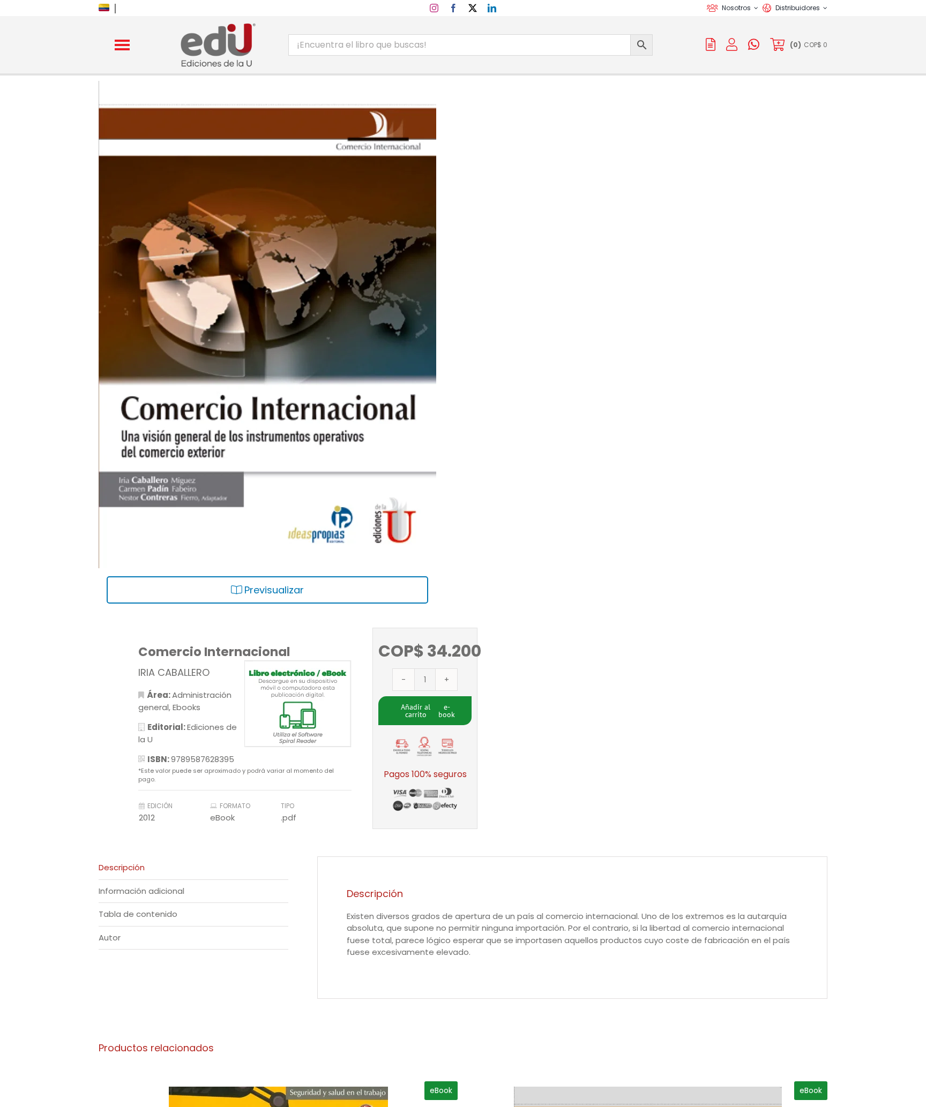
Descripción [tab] (122, 867)
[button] (122, 45)
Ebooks (186, 707)
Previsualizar (273, 590)
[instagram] (434, 8)
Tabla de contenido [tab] (138, 914)
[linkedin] (492, 8)
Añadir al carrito (415, 710)
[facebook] (453, 8)
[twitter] (472, 8)
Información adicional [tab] (141, 891)
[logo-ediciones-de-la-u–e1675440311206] (217, 25)
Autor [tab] (110, 937)
